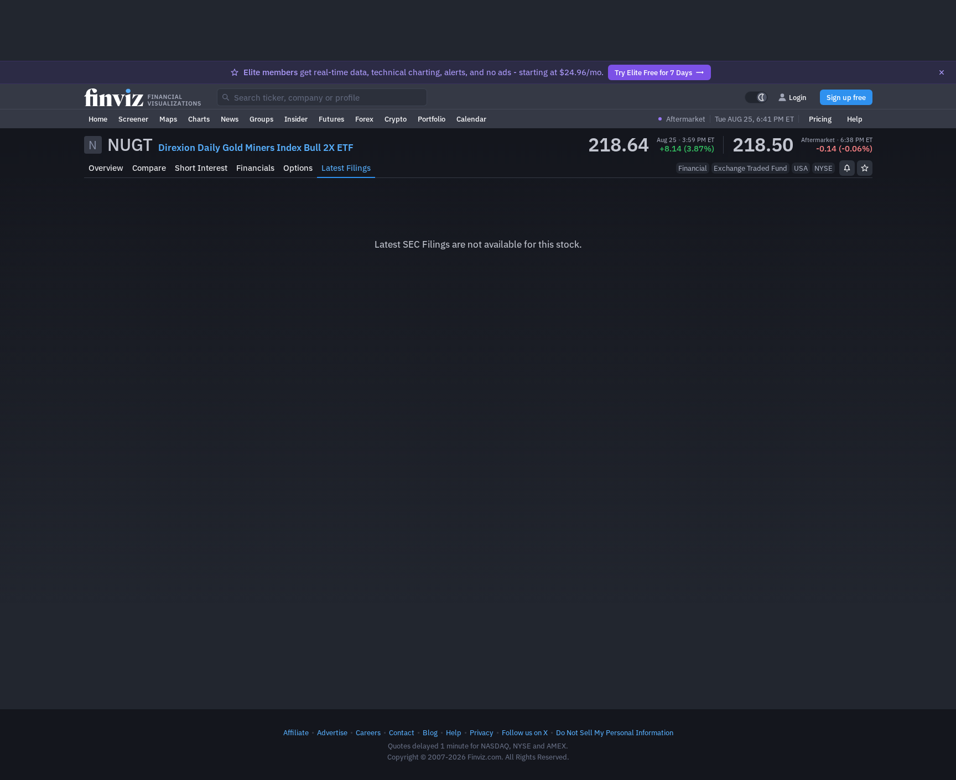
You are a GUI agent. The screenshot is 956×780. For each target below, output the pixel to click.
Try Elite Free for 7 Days (653, 72)
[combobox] (322, 97)
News (229, 118)
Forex (364, 118)
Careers (368, 732)
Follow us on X (525, 732)
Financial (692, 168)
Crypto (396, 118)
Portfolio (431, 118)
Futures (331, 118)
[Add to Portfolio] (864, 168)
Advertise (332, 732)
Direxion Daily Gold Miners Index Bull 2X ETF (256, 148)
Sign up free (846, 97)
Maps (168, 118)
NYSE (823, 168)
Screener (133, 118)
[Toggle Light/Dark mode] (756, 97)
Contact (401, 732)
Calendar (471, 118)
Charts (199, 118)
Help (855, 118)
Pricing (820, 118)
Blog (430, 732)
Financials (255, 168)
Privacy (481, 732)
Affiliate (296, 732)
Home (98, 118)
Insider (296, 118)
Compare (149, 168)
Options (298, 168)
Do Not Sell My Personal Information (614, 732)
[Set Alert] (847, 168)
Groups (261, 118)
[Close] (941, 72)
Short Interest (201, 168)
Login (798, 97)
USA (801, 168)
